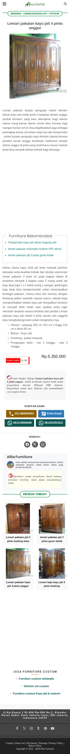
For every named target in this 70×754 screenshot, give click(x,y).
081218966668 (22, 422)
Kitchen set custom (36, 686)
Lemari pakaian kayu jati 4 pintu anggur (18, 584)
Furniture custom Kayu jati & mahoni (36, 693)
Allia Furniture (47, 749)
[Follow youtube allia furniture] (52, 728)
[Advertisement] (35, 194)
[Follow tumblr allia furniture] (38, 728)
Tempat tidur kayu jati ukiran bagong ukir (32, 242)
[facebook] (27, 444)
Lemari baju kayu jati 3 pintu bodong (52, 584)
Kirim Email (54, 413)
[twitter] (35, 444)
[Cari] (65, 5)
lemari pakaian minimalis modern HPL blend (34, 248)
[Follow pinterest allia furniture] (45, 728)
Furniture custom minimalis (36, 678)
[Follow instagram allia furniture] (31, 728)
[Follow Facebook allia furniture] (17, 728)
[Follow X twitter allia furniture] (24, 728)
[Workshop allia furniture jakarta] (35, 7)
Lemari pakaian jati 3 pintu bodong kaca (18, 539)
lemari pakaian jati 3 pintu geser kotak (31, 255)
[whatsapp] (43, 444)
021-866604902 (24, 413)
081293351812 (53, 422)
